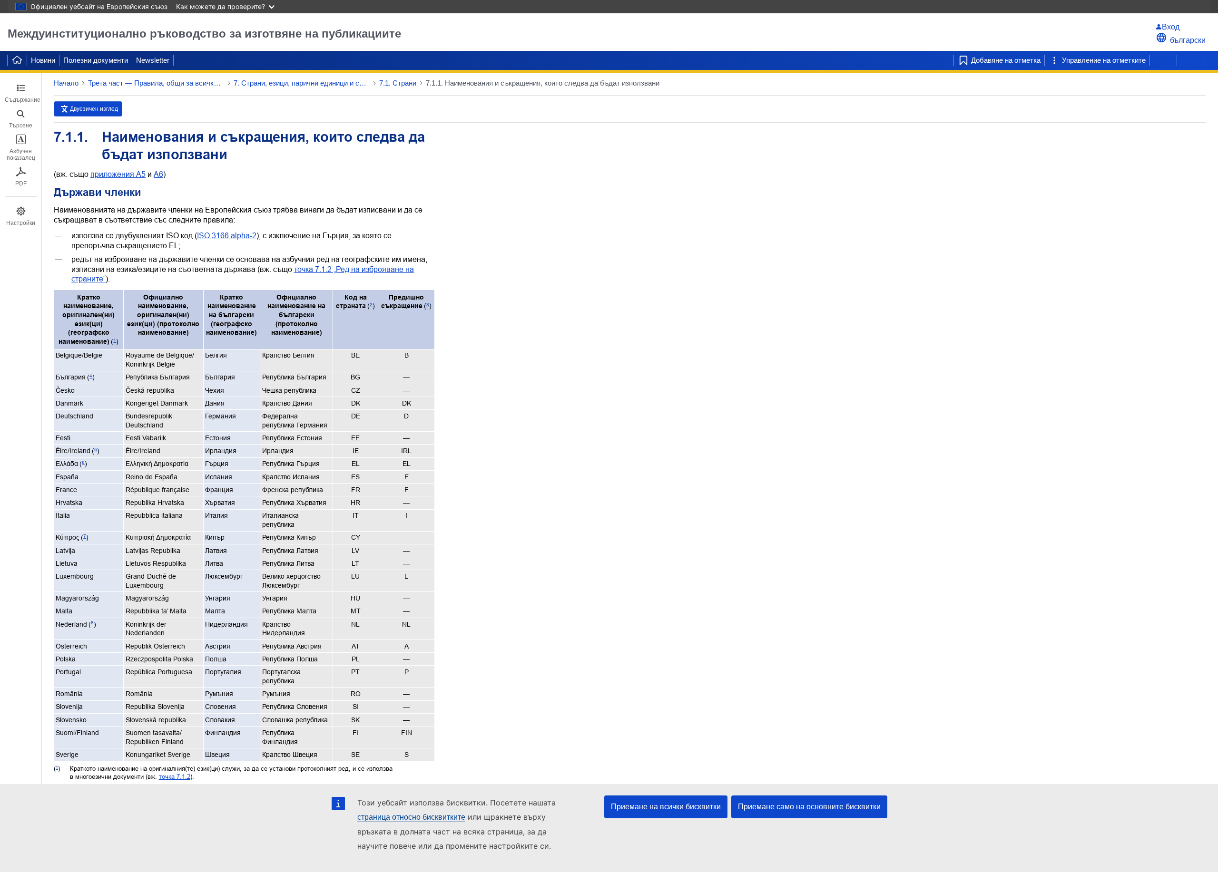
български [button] (1188, 40)
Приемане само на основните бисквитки (809, 807)
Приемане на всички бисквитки (666, 807)
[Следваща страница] (1190, 60)
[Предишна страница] (1163, 60)
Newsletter (152, 60)
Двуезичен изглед (94, 109)
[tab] (21, 93)
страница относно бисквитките (411, 817)
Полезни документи (95, 60)
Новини (43, 60)
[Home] (17, 60)
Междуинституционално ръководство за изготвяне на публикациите (204, 33)
